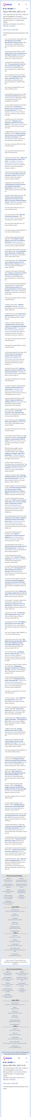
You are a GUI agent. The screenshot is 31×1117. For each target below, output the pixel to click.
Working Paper (20, 175)
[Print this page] (14, 8)
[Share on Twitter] (7, 8)
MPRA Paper (16, 188)
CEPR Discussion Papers (16, 124)
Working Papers (14, 254)
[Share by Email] (13, 8)
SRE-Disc (23, 860)
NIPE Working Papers (20, 315)
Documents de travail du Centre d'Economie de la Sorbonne (15, 682)
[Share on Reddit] (10, 8)
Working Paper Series (10, 732)
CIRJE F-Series (21, 743)
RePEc (12, 960)
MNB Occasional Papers (14, 721)
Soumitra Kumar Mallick (20, 18)
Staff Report (14, 669)
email (18, 24)
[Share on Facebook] (8, 8)
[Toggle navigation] (19, 4)
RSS (22, 24)
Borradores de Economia (11, 790)
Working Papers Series (20, 401)
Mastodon (6, 26)
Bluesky (13, 26)
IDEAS (7, 960)
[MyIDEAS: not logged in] (27, 8)
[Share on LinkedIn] (11, 8)
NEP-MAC (18, 14)
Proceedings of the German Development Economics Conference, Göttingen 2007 (14, 163)
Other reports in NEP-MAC (10, 29)
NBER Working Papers (18, 306)
